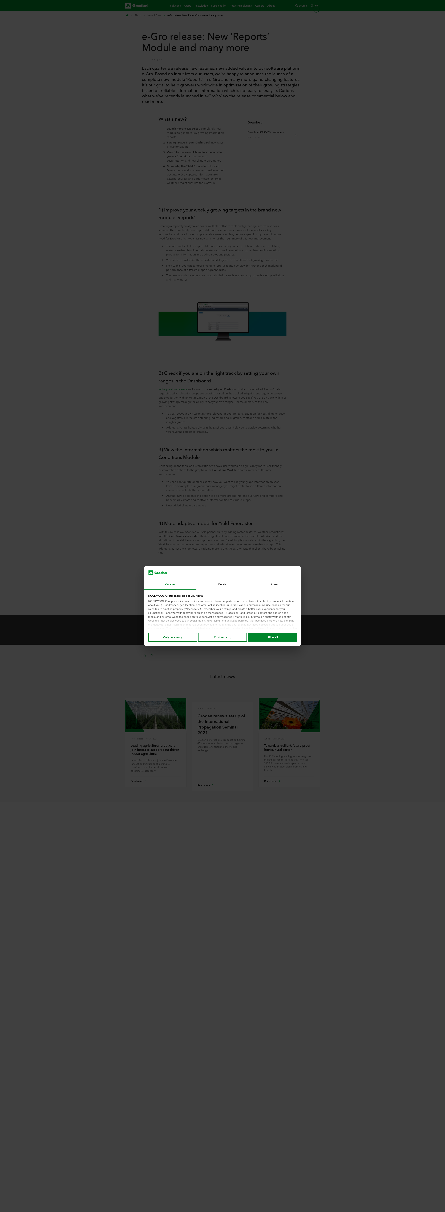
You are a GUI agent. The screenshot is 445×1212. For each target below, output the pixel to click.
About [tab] (274, 584)
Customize (220, 637)
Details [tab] (222, 584)
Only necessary (172, 637)
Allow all (272, 637)
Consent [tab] (170, 584)
